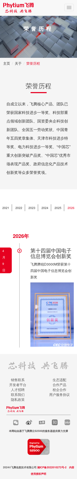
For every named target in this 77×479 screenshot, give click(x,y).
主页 (6, 63)
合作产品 (59, 384)
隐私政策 (18, 399)
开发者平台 (17, 384)
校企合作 (59, 389)
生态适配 (59, 379)
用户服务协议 (59, 394)
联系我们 (18, 394)
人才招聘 (18, 389)
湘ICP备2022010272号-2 (52, 467)
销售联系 (18, 379)
